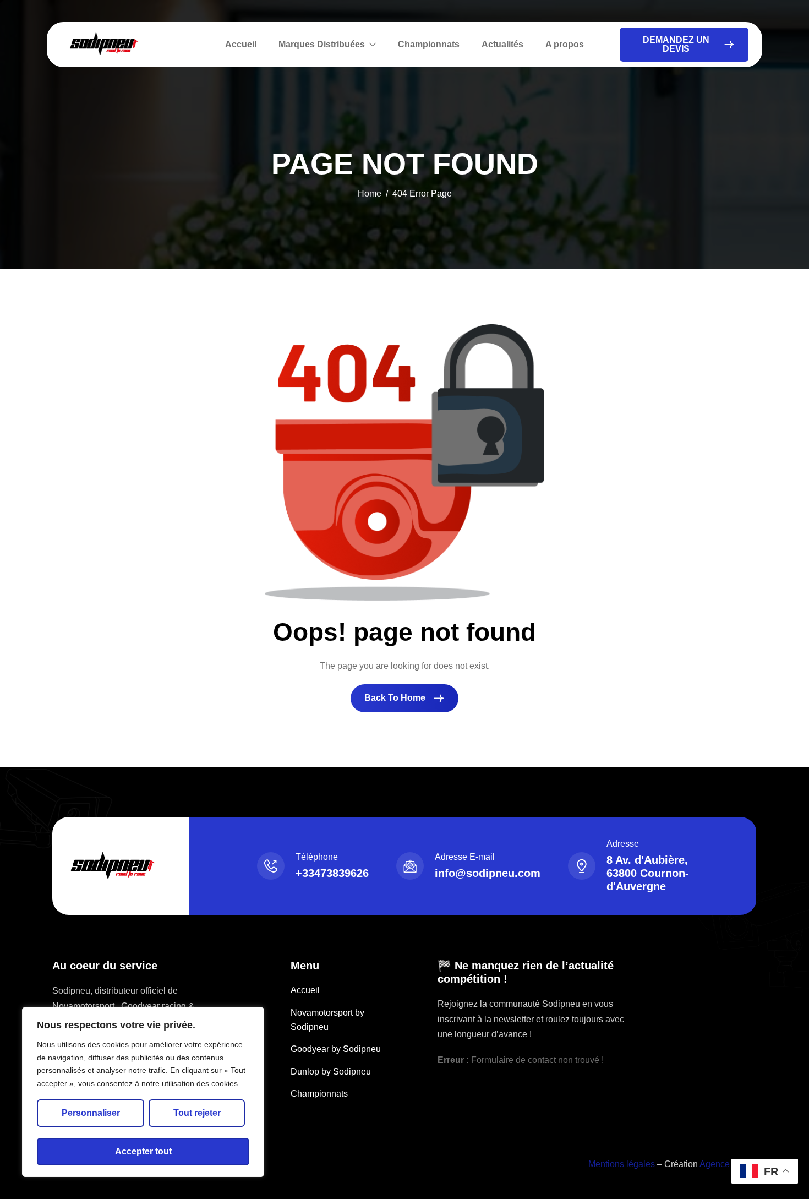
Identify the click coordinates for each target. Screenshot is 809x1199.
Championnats (429, 44)
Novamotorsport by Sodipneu (327, 1020)
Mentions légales (621, 1164)
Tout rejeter (197, 1113)
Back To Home (396, 697)
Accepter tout (143, 1151)
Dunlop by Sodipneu (331, 1071)
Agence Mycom (729, 1164)
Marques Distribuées (321, 44)
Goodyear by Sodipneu (336, 1049)
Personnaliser (91, 1113)
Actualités (502, 44)
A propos (564, 44)
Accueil (240, 44)
